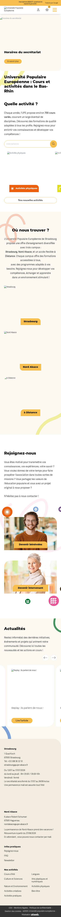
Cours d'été (9, 874)
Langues (36, 874)
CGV (10, 908)
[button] (45, 658)
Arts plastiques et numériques (40, 880)
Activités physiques (41, 886)
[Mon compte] (38, 9)
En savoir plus (13, 61)
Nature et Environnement (16, 886)
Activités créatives (12, 891)
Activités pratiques (12, 896)
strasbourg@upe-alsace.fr (16, 765)
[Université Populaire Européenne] (18, 10)
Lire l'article (22, 720)
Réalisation (26, 915)
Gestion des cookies (13, 911)
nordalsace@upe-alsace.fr (16, 824)
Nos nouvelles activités (30, 200)
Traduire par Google (51, 3)
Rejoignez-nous (11, 851)
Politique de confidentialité (40, 908)
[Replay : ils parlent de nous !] (30, 685)
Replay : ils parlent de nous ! (27, 708)
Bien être (36, 891)
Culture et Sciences (13, 879)
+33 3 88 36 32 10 (15, 761)
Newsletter (9, 860)
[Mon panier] (47, 9)
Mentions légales (21, 908)
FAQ (6, 855)
